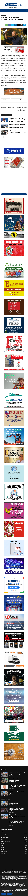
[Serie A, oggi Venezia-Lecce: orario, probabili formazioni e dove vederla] (4, 132)
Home (2, 13)
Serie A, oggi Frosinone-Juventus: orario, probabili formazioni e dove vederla (16, 809)
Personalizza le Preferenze (18, 893)
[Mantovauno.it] (14, 4)
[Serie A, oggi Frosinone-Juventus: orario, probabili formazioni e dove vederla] (4, 810)
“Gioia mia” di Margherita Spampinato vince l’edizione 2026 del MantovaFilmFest (17, 780)
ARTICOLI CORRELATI (6, 114)
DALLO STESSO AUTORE (18, 114)
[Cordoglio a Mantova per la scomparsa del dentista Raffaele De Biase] (4, 787)
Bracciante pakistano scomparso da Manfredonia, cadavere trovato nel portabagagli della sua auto (17, 126)
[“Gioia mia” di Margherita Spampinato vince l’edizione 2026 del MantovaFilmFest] (4, 780)
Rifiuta (9, 893)
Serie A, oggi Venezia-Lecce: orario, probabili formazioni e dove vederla (17, 132)
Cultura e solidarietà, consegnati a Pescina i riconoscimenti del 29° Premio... (16, 822)
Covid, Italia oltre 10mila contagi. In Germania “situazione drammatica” (21, 109)
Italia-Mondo (7, 13)
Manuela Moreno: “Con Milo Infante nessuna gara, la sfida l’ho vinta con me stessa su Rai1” (17, 120)
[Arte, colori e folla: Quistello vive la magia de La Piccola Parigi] (4, 793)
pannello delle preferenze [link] (21, 889)
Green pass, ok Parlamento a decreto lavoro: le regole (7, 108)
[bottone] (14, 194)
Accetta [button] (4, 893)
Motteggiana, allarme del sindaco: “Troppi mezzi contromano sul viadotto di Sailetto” (17, 816)
